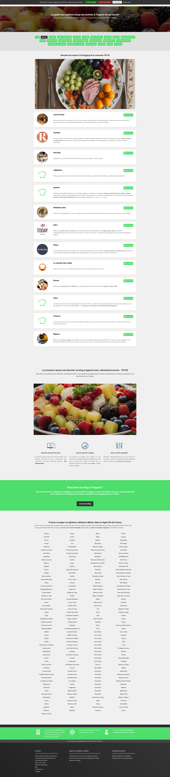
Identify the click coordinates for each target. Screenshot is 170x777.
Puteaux (123, 537)
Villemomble (123, 671)
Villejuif (123, 668)
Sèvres (124, 622)
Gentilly (72, 576)
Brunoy (47, 602)
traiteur (110, 44)
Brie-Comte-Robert (46, 599)
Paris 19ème (97, 661)
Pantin (98, 625)
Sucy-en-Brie (123, 632)
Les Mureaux (72, 661)
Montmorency (98, 566)
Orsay (98, 612)
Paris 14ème (97, 645)
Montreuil (98, 569)
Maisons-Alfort (72, 691)
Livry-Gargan (72, 681)
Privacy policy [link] (127, 2)
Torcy (123, 645)
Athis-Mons (46, 553)
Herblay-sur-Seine (72, 592)
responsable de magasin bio (57, 44)
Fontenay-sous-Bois (72, 553)
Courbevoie (46, 687)
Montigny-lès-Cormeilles (98, 563)
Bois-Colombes (46, 576)
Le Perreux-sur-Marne (72, 638)
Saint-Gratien (123, 579)
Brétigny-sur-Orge (46, 596)
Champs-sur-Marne (46, 622)
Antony (46, 540)
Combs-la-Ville (46, 671)
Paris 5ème (98, 681)
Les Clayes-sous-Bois (72, 654)
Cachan (46, 612)
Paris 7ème (98, 687)
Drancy (47, 700)
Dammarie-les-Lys (46, 694)
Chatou (46, 635)
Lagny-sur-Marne (72, 618)
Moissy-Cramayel (98, 546)
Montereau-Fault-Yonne (98, 550)
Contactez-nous (39, 769)
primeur (42, 40)
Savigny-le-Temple (123, 609)
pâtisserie (108, 37)
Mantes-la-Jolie (72, 700)
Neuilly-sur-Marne (98, 589)
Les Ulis (72, 668)
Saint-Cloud (123, 560)
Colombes (46, 668)
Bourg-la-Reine (46, 592)
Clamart (46, 658)
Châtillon (46, 632)
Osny (97, 615)
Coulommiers (46, 684)
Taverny (123, 638)
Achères (46, 533)
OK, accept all (91, 2)
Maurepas (72, 710)
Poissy (98, 704)
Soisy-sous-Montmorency (123, 625)
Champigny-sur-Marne (46, 618)
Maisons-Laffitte (72, 694)
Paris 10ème (97, 632)
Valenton (123, 651)
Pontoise (97, 710)
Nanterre (97, 579)
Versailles (123, 661)
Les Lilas (72, 658)
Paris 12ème (97, 638)
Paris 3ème (98, 674)
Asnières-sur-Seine (46, 550)
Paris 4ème (98, 677)
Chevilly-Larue (46, 648)
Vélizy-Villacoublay (123, 658)
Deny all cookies (105, 2)
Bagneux (46, 563)
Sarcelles (123, 602)
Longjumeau (72, 687)
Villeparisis (124, 684)
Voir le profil (129, 115)
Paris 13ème (97, 641)
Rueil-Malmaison (123, 556)
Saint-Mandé (123, 582)
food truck (77, 37)
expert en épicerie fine (64, 37)
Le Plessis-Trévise (72, 645)
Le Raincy (72, 651)
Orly (98, 609)
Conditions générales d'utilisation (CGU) (45, 758)
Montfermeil (97, 553)
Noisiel (98, 599)
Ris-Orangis (123, 543)
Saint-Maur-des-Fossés (123, 586)
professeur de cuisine (123, 40)
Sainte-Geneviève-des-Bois (123, 569)
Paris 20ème (97, 668)
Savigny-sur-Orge (123, 612)
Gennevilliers (72, 573)
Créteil (46, 691)
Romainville (123, 550)
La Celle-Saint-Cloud (72, 612)
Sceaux (123, 615)
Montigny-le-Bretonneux (98, 560)
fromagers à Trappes (100, 197)
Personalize (117, 2)
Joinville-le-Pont (72, 605)
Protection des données (41, 760)
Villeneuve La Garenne (123, 674)
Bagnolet (46, 566)
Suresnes (123, 635)
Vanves (123, 654)
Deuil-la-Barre (46, 697)
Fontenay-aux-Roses (72, 550)
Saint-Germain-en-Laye (123, 576)
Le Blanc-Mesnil (72, 622)
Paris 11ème (97, 635)
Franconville (72, 556)
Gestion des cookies (40, 762)
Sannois (123, 599)
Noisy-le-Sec (97, 605)
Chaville (46, 638)
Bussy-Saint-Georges (46, 609)
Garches (72, 566)
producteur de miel (95, 40)
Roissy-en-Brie (123, 546)
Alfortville (46, 537)
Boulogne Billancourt (46, 589)
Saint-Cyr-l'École (123, 563)
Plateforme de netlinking (41, 764)
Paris (97, 628)
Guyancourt (72, 589)
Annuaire (37, 756)
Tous (37, 37)
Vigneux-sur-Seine (123, 664)
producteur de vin (109, 40)
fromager (85, 37)
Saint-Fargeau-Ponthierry (123, 573)
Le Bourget (72, 625)
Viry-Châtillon (123, 704)
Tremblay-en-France (123, 648)
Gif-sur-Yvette (72, 579)
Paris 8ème (98, 691)
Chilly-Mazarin (46, 651)
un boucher (118, 44)
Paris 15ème (97, 648)
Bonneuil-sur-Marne (46, 586)
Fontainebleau (72, 546)
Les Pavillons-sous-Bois (72, 664)
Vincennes (124, 700)
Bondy (46, 582)
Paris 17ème (97, 654)
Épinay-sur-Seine (46, 713)
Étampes (72, 540)
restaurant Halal (91, 44)
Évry (72, 543)
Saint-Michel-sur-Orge (123, 589)
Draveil (46, 704)
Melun (98, 537)
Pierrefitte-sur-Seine (98, 697)
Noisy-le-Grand (98, 602)
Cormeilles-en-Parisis (46, 681)
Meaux (98, 533)
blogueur (44, 37)
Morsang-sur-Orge (98, 576)
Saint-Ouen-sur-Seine (123, 596)
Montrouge (98, 573)
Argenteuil (46, 546)
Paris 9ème (98, 694)
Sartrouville (123, 605)
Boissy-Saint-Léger (46, 579)
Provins (123, 533)
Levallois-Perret (72, 671)
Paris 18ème (97, 658)
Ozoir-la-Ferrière (97, 618)
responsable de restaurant (75, 44)
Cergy (46, 615)
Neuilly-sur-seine (98, 592)
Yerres (123, 710)
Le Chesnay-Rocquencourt (72, 628)
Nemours (97, 582)
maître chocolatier (96, 37)
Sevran (124, 618)
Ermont (72, 537)
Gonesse (72, 582)
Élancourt (46, 710)
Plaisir (98, 700)
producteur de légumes (80, 40)
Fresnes (72, 560)
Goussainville (72, 586)
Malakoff (72, 697)
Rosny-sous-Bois (123, 553)
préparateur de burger (128, 37)
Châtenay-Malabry (46, 628)
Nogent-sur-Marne (98, 596)
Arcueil (46, 543)
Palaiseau (98, 622)
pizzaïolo (116, 37)
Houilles (72, 596)
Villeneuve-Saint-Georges (123, 681)
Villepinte (123, 687)
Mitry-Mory (98, 543)
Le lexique (37, 771)
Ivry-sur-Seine (72, 602)
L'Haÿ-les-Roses (72, 674)
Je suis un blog (85, 504)
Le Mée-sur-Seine (72, 635)
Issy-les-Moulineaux (72, 599)
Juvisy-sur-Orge (72, 609)
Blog (36, 767)
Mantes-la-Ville (72, 704)
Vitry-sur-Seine (123, 707)
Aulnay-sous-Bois (47, 560)
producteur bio (52, 40)
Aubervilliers (46, 556)
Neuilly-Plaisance (98, 586)
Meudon (98, 540)
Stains (123, 628)
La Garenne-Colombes (72, 615)
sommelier (102, 44)
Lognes (72, 684)
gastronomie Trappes (74, 760)
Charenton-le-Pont (46, 625)
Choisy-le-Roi (46, 654)
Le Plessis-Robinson (72, 641)
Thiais (123, 641)
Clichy (46, 661)
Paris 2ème (98, 671)
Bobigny (46, 573)
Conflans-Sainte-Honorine (46, 674)
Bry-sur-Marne (46, 605)
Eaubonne (46, 707)
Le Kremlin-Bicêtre (72, 632)
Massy (72, 707)
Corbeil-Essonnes (47, 677)
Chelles (46, 641)
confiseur (52, 37)
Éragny (72, 533)
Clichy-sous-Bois (46, 664)
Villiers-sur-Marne (123, 697)
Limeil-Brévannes (72, 677)
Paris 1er (97, 664)
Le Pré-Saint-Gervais (72, 648)
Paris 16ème (97, 651)
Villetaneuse (123, 691)
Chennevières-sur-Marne (46, 645)
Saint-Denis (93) (123, 566)
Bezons (46, 569)
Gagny (72, 563)
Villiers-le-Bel (123, 694)
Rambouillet (123, 540)
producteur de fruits (65, 40)
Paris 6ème (98, 684)
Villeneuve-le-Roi (123, 677)
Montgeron (98, 556)
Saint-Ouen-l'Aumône (123, 592)
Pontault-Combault (97, 707)
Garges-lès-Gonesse (72, 569)
